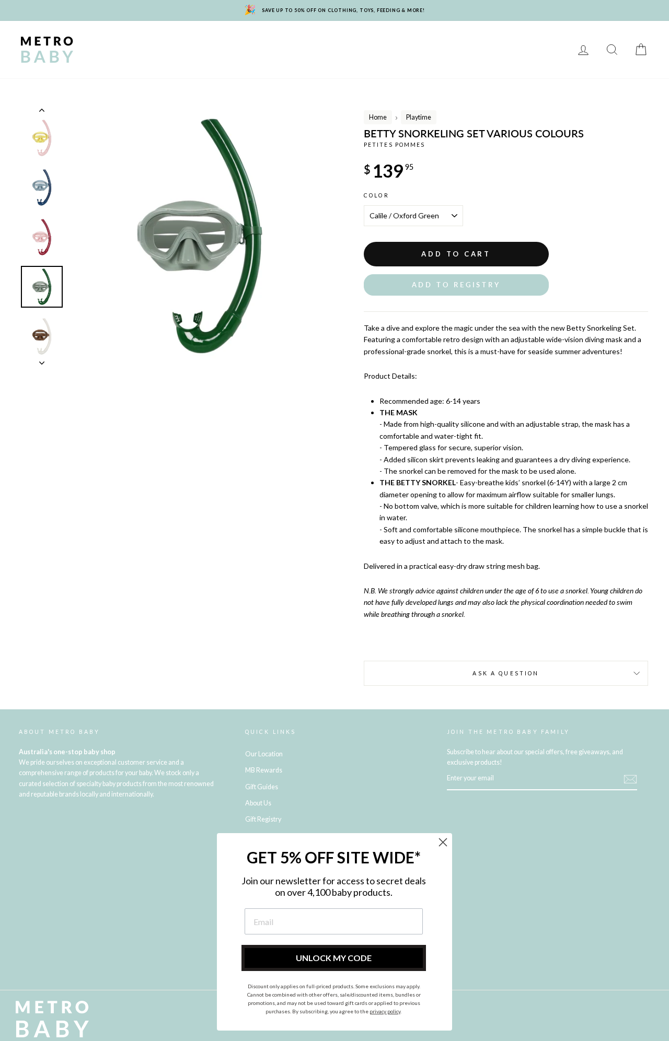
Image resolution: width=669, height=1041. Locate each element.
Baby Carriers (508, 42)
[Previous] (42, 112)
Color (376, 195)
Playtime (306, 42)
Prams (152, 42)
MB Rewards (253, 57)
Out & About (115, 57)
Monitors (252, 42)
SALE (203, 57)
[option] (200, 236)
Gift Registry (321, 57)
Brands (106, 42)
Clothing (445, 42)
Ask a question (505, 673)
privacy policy (385, 1011)
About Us (258, 803)
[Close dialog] (443, 842)
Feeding (357, 42)
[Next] (42, 360)
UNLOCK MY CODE (334, 958)
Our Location (264, 754)
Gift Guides (261, 787)
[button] (456, 285)
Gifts (167, 57)
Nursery (198, 42)
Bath (399, 42)
